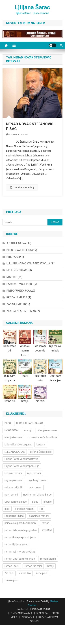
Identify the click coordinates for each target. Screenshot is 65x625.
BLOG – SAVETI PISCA (19, 250)
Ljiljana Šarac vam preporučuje (22, 466)
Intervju (28, 430)
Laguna (40, 444)
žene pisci (41, 573)
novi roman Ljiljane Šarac (37, 494)
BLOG (8, 423)
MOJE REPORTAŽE (17, 270)
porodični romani (24, 508)
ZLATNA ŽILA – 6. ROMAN (21, 311)
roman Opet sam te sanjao (20, 558)
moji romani (34, 473)
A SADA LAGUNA (16, 243)
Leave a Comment (18, 134)
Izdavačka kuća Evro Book (42, 437)
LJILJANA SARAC (15, 451)
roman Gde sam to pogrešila (21, 530)
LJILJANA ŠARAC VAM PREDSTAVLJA (28, 263)
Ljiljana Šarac (32, 7)
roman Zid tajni (33, 566)
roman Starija (48, 558)
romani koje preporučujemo (20, 537)
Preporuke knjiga (14, 515)
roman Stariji (12, 566)
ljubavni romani (13, 473)
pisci (7, 508)
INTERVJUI (12, 256)
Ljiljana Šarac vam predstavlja (21, 458)
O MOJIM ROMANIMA (21, 613)
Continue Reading (24, 187)
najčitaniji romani (37, 480)
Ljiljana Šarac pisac (40, 451)
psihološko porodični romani (20, 523)
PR (41, 508)
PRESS (55, 613)
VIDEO (14, 617)
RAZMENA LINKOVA (48, 617)
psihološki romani (39, 515)
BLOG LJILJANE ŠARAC (29, 423)
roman (45, 523)
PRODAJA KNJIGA (16, 297)
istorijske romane (47, 430)
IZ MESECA (41, 613)
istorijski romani (13, 437)
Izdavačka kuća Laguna (18, 444)
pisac (35, 501)
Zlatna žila (25, 573)
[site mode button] (52, 45)
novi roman (35, 487)
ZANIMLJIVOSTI (15, 304)
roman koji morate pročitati (20, 551)
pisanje (48, 501)
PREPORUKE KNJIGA (18, 290)
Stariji (50, 566)
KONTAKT (34, 621)
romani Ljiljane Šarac (16, 544)
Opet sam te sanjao (16, 501)
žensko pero (11, 580)
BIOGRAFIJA (28, 617)
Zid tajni (9, 573)
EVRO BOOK (11, 430)
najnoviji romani (13, 480)
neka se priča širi (14, 487)
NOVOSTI (11, 277)
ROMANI (47, 530)
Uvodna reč (22, 609)
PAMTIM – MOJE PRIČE (19, 283)
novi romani (11, 494)
